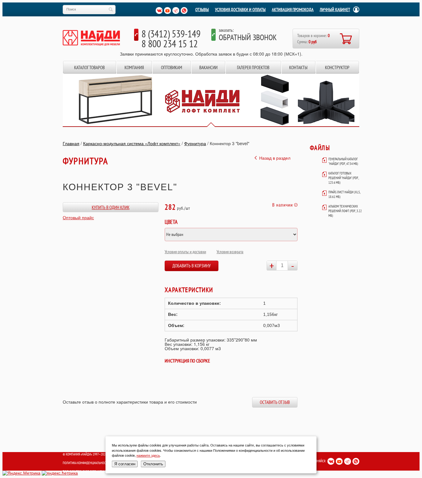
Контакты (298, 67)
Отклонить (153, 464)
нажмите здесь (148, 455)
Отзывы (202, 9)
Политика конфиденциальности (86, 463)
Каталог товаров (89, 67)
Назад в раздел (274, 158)
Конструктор (337, 67)
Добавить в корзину (191, 266)
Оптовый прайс (78, 217)
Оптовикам (171, 67)
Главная (71, 143)
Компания (134, 67)
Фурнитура (195, 143)
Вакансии (208, 67)
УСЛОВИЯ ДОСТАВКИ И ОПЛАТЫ (240, 9)
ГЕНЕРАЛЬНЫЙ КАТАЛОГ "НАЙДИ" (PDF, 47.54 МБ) (343, 161)
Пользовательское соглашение (85, 471)
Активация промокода (293, 9)
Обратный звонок (248, 37)
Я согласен (124, 464)
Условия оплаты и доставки (185, 251)
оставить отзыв (275, 402)
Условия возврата (230, 251)
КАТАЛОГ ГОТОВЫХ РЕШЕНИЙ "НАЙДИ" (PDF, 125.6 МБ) (343, 178)
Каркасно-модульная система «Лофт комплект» (131, 143)
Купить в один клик (110, 207)
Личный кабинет (335, 9)
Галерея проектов (253, 67)
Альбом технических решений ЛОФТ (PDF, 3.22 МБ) (345, 211)
